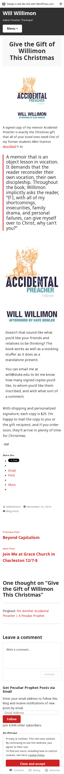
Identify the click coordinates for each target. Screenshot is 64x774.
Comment (49, 674)
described (9, 146)
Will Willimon (19, 13)
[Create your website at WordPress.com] (32, 4)
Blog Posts (12, 511)
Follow (12, 719)
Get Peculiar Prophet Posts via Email (29, 689)
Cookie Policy (36, 755)
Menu (14, 28)
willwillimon (13, 506)
